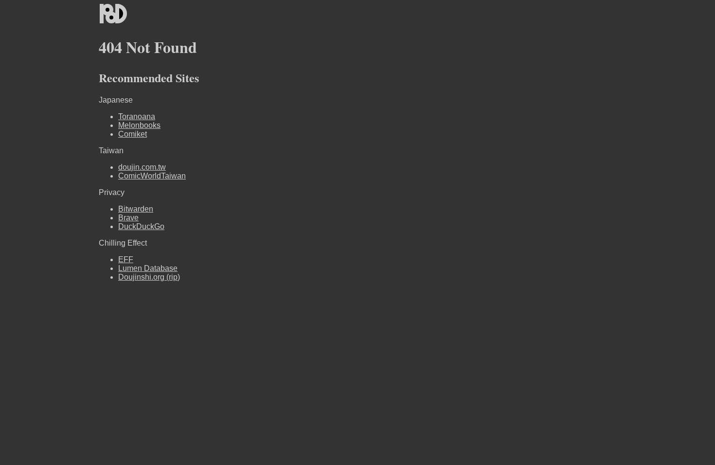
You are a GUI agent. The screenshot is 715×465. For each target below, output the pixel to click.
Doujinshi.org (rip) (149, 277)
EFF (125, 259)
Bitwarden (135, 209)
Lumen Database (148, 268)
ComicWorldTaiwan (152, 176)
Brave (128, 218)
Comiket (132, 134)
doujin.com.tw (142, 167)
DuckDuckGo (141, 226)
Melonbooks (139, 125)
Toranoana (136, 116)
